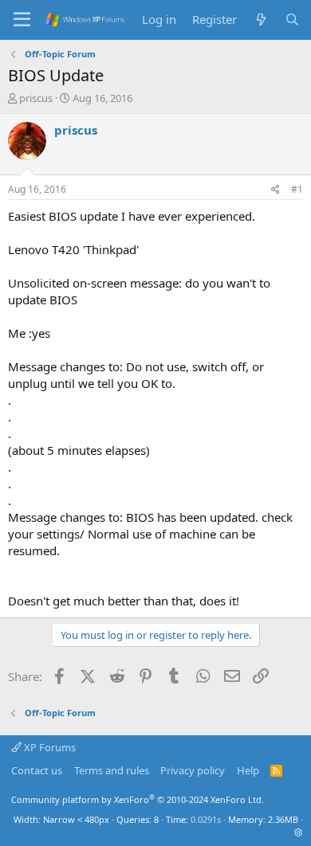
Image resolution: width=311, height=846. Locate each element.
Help (248, 770)
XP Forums (49, 747)
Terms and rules (111, 770)
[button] (298, 832)
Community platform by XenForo (137, 799)
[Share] (275, 190)
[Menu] (22, 20)
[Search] (292, 19)
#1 (297, 189)
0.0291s (206, 819)
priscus (36, 98)
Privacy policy (192, 770)
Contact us (36, 770)
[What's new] (260, 19)
